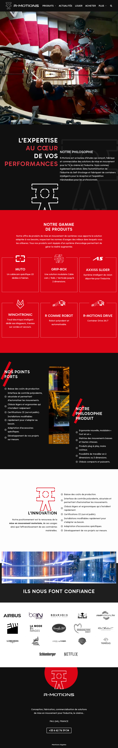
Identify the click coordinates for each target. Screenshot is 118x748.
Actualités (65, 5)
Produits (48, 5)
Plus (101, 5)
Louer (78, 5)
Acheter (90, 5)
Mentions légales (59, 745)
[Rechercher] (111, 6)
